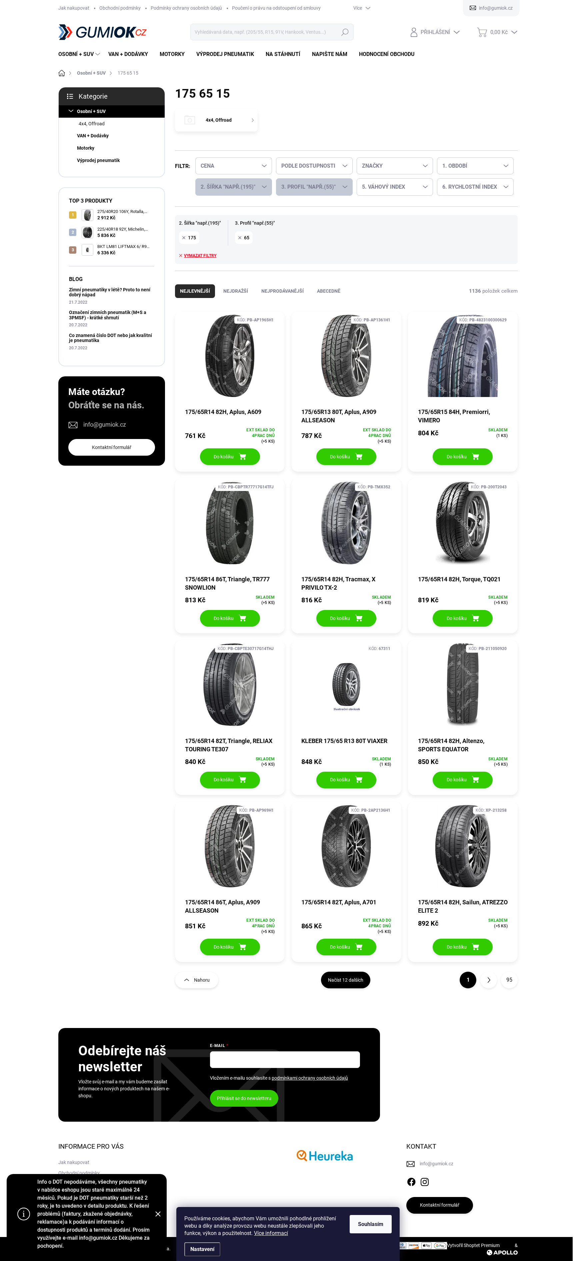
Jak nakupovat (73, 8)
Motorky (85, 148)
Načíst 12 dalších (345, 980)
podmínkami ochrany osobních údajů (310, 1078)
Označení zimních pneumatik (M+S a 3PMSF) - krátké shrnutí (107, 315)
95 (509, 980)
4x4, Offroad (92, 123)
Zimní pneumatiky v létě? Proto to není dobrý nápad (109, 292)
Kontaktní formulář (111, 447)
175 (192, 237)
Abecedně (328, 291)
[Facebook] (411, 1181)
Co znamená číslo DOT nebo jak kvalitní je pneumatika (110, 338)
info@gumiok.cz (104, 424)
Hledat (345, 32)
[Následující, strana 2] (488, 980)
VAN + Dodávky (93, 135)
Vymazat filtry (200, 255)
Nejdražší (235, 291)
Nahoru (202, 980)
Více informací (271, 1233)
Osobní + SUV (91, 111)
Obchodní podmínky (120, 8)
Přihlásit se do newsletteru (244, 1098)
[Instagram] (425, 1181)
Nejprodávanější (282, 291)
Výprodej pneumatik (98, 160)
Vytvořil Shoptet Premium (473, 1245)
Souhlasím (370, 1224)
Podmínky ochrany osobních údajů (186, 8)
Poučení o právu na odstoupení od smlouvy (276, 8)
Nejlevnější (195, 291)
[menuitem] (80, 54)
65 (246, 237)
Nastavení (202, 1249)
